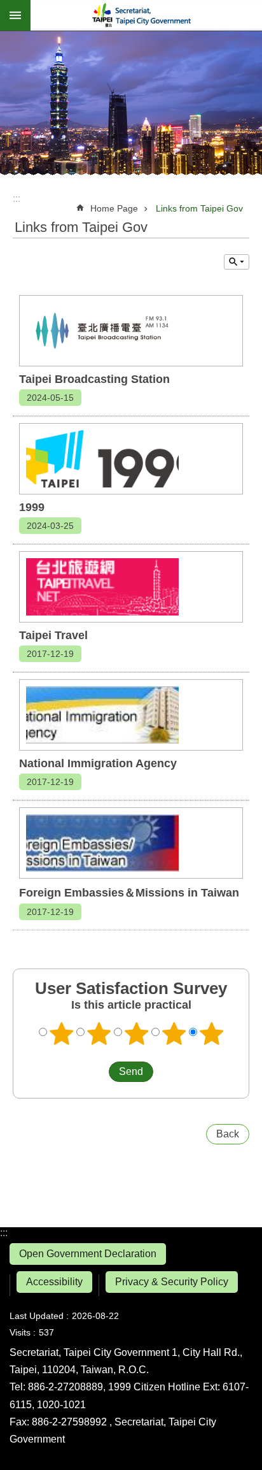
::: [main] (16, 198)
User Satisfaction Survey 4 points (174, 1033)
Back (227, 1133)
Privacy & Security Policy (171, 1281)
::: (4, 1232)
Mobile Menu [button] (15, 15)
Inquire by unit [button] (236, 262)
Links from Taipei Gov (199, 208)
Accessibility (54, 1281)
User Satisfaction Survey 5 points (212, 1033)
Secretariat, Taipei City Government (146, 15)
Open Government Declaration (87, 1253)
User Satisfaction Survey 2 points (99, 1033)
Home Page (114, 208)
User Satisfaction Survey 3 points (137, 1033)
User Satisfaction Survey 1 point (62, 1033)
